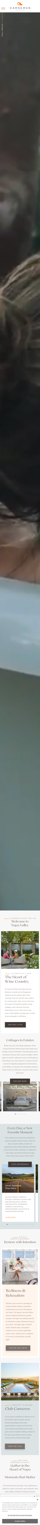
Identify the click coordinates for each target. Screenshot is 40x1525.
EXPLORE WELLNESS (18, 1348)
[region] (20, 1511)
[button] (3, 8)
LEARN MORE (10, 1217)
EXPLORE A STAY (15, 1025)
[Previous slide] (3, 1099)
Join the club (15, 1446)
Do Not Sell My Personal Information (20, 1515)
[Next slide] (36, 1099)
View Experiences (20, 1164)
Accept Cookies (20, 1521)
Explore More (20, 1081)
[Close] (37, 1499)
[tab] (15, 1114)
